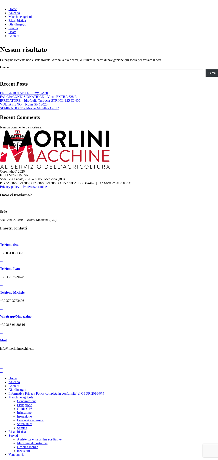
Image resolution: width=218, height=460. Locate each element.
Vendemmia (16, 454)
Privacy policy (9, 187)
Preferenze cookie (35, 187)
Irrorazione (24, 416)
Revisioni (23, 451)
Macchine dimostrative (32, 443)
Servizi (13, 435)
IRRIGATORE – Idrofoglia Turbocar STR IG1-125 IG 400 (40, 100)
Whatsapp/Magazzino (16, 316)
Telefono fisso (9, 244)
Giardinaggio (17, 389)
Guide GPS (25, 409)
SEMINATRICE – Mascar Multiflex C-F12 (29, 108)
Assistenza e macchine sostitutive (39, 439)
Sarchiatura (24, 424)
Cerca (4, 67)
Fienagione (24, 405)
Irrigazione (24, 412)
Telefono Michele (12, 292)
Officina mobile (27, 447)
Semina (22, 428)
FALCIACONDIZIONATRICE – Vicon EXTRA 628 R (38, 96)
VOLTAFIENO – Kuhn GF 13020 (23, 104)
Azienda (14, 382)
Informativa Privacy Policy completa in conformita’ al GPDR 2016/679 (56, 393)
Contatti (14, 386)
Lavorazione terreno (30, 420)
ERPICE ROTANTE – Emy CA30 (24, 93)
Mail (3, 340)
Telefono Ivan (10, 268)
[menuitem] (13, 9)
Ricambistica (17, 431)
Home (13, 378)
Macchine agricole (21, 397)
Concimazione (26, 401)
